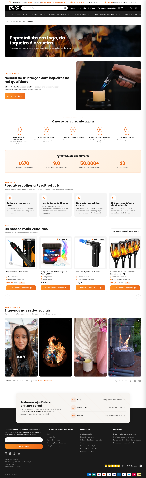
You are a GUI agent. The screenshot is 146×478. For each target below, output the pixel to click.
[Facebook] (135, 381)
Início (11, 14)
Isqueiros (21, 14)
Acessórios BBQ (36, 14)
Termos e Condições (88, 446)
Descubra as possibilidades (124, 443)
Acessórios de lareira (57, 14)
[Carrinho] (135, 8)
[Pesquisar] (65, 8)
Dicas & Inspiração (87, 437)
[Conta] (131, 8)
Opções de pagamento (56, 446)
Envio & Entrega (53, 440)
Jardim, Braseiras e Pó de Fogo (104, 14)
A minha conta (86, 434)
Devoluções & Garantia (56, 443)
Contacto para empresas (123, 437)
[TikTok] (130, 381)
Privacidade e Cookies (89, 449)
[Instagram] (126, 381)
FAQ (49, 434)
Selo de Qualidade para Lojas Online (92, 441)
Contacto (51, 437)
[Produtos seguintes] (138, 296)
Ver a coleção (13, 96)
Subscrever (24, 446)
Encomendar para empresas (125, 434)
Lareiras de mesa (79, 14)
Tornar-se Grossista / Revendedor (127, 440)
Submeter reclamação (89, 452)
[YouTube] (139, 381)
